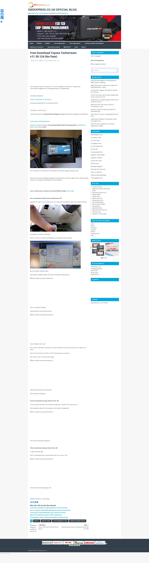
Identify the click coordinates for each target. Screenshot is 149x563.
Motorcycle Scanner (54, 47)
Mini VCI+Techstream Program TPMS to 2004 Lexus (46, 515)
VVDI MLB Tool (96, 212)
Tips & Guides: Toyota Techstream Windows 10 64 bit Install (49, 517)
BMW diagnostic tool (97, 134)
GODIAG (39, 43)
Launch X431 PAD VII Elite (99, 214)
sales (42, 60)
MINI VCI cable (46, 521)
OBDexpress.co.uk (96, 267)
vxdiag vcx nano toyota (77, 521)
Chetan (5, 553)
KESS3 (94, 190)
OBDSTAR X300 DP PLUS (99, 192)
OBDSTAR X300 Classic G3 (99, 210)
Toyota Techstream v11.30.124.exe (40, 99)
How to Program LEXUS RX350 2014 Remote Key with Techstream (50, 510)
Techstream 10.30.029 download (40, 121)
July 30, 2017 (35, 60)
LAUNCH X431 (96, 196)
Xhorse (83, 47)
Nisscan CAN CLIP (97, 198)
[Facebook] (2, 10)
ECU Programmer (59, 43)
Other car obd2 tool (96, 172)
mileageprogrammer (96, 269)
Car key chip (94, 149)
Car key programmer (96, 152)
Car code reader (95, 140)
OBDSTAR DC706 (97, 208)
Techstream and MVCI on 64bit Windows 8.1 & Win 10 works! (48, 508)
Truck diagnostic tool (97, 178)
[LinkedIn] (2, 17)
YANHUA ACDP (95, 233)
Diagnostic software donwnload (101, 189)
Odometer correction (36, 47)
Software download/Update (98, 175)
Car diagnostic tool (51, 60)
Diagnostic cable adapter (98, 155)
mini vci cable (70, 191)
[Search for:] (105, 70)
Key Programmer (75, 43)
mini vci (36, 521)
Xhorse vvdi (94, 270)
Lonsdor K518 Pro (97, 187)
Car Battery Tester (96, 137)
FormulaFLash (96, 206)
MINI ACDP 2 (67, 47)
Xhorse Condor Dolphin (98, 204)
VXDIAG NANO (96, 194)
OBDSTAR (94, 228)
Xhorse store (94, 272)
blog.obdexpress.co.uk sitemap (99, 303)
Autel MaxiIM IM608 (97, 202)
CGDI (92, 235)
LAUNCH (93, 230)
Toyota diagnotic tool (60, 521)
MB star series (95, 163)
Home (31, 43)
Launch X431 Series (96, 160)
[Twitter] (2, 14)
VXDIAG (47, 43)
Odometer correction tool (98, 169)
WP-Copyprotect (8, 553)
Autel (76, 47)
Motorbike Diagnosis (96, 166)
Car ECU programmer (97, 146)
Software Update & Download (94, 43)
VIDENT (93, 231)
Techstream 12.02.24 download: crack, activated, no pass (48, 512)
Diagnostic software (96, 158)
